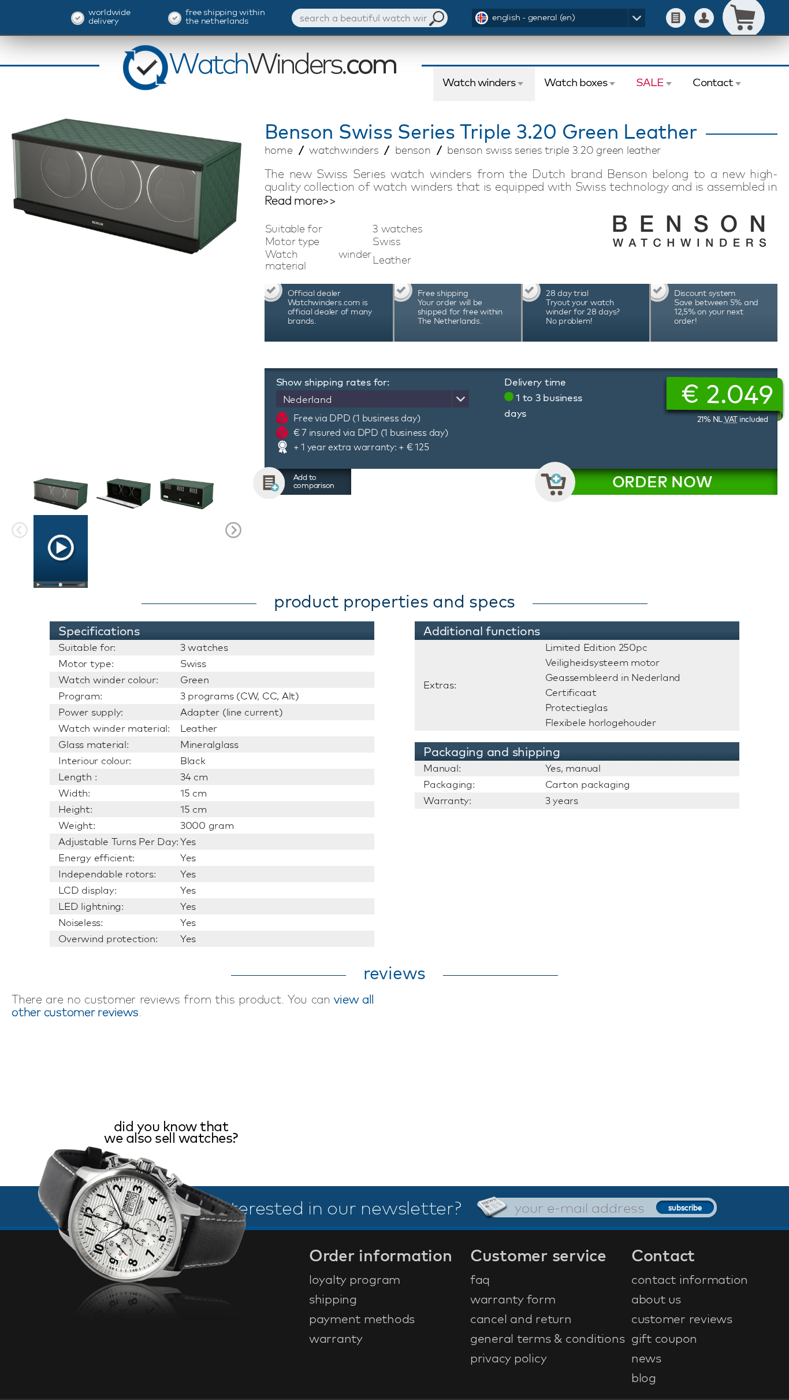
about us (656, 1298)
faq (480, 1279)
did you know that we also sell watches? (171, 1133)
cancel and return (521, 1318)
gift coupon (664, 1338)
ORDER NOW (662, 481)
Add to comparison (314, 481)
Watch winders (478, 82)
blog (643, 1377)
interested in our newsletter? (338, 1207)
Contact (713, 82)
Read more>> (300, 200)
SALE (650, 82)
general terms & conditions (547, 1338)
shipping (333, 1298)
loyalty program (354, 1279)
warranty (336, 1338)
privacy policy (508, 1357)
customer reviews (681, 1318)
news (646, 1357)
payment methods (362, 1318)
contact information (689, 1279)
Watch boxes (575, 82)
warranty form (513, 1298)
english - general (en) (533, 17)
